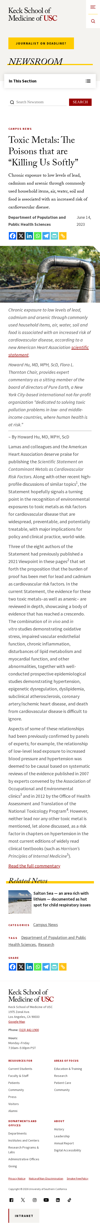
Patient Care (62, 1083)
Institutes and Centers (23, 1140)
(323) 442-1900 (29, 1030)
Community (16, 1090)
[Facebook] (12, 236)
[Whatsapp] (37, 236)
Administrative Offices (23, 1159)
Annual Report (64, 1143)
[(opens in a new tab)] (20, 902)
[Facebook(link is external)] (11, 1200)
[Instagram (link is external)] (34, 1200)
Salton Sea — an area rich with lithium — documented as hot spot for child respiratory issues (62, 899)
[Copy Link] (63, 236)
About (59, 1121)
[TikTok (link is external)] (69, 1200)
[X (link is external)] (23, 1200)
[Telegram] (46, 236)
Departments (17, 1133)
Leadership (62, 1136)
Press (12, 1097)
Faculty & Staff (18, 1076)
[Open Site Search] (93, 21)
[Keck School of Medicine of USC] (31, 996)
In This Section (23, 81)
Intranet (24, 1216)
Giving (12, 1166)
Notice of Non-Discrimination (46, 1178)
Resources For (20, 1060)
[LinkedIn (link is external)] (58, 1200)
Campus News (45, 924)
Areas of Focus (66, 1060)
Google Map (16, 1022)
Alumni (12, 1111)
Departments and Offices (22, 1123)
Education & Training (68, 1069)
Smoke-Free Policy (77, 1178)
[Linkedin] (29, 236)
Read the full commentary (34, 866)
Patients (14, 1083)
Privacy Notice (16, 1178)
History (59, 1129)
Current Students (20, 1069)
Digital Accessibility (67, 1150)
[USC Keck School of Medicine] (32, 14)
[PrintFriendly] (54, 236)
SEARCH (80, 102)
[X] (21, 236)
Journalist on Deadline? (41, 43)
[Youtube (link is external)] (46, 1200)
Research (46, 944)
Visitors (13, 1104)
